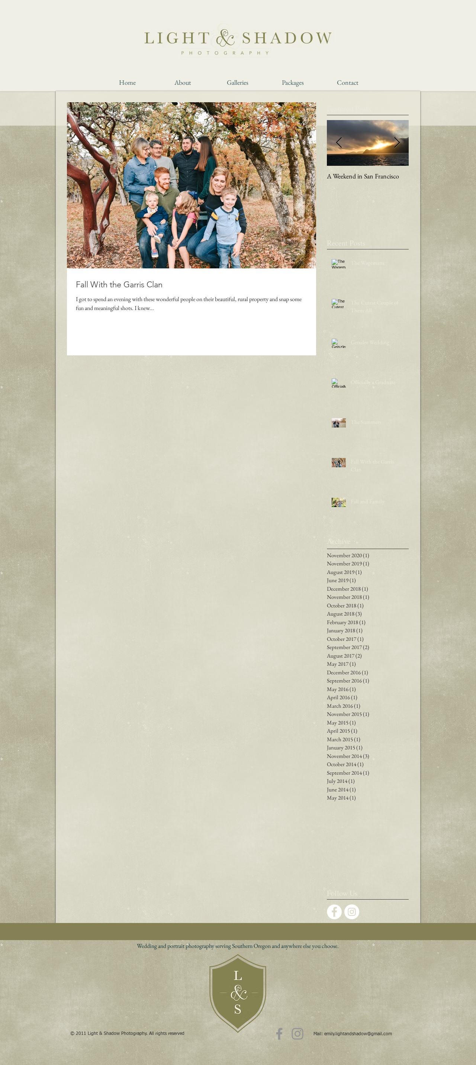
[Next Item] (396, 143)
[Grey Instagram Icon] (297, 1034)
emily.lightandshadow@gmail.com (358, 1034)
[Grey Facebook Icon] (279, 1034)
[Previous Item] (338, 143)
